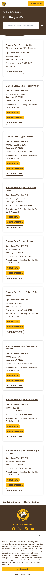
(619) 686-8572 (25, 63)
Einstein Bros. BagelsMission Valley (22, 85)
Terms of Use (19, 558)
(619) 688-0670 (25, 101)
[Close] (39, 535)
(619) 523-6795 (25, 363)
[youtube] (32, 528)
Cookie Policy (36, 555)
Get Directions (14, 72)
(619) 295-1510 (25, 256)
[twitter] (19, 528)
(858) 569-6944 (25, 205)
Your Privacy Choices (23, 574)
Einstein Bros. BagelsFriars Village (22, 399)
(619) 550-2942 (25, 310)
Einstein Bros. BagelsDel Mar (19, 136)
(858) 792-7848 (25, 151)
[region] (23, 554)
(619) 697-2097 (25, 468)
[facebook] (13, 528)
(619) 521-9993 (25, 414)
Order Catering (15, 118)
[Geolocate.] (42, 25)
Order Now (36, 3)
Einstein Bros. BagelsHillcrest (20, 241)
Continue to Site (23, 569)
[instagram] (26, 528)
